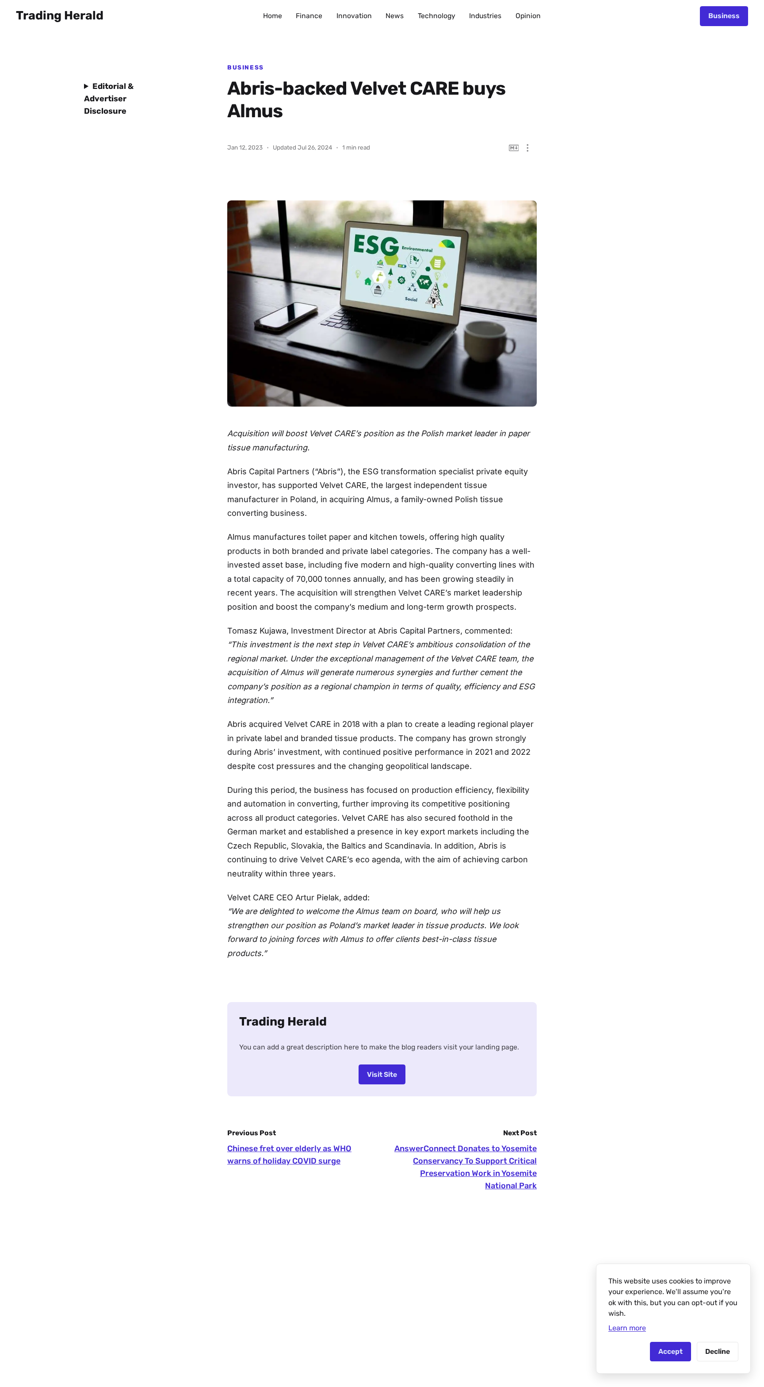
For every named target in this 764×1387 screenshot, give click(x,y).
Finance (309, 16)
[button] (528, 148)
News (395, 16)
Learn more (627, 1328)
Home (272, 16)
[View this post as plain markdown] (514, 148)
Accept (670, 1351)
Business (724, 16)
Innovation (354, 16)
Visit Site (382, 1074)
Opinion (528, 16)
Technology (436, 16)
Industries (485, 16)
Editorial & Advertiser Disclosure (109, 98)
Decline (717, 1351)
